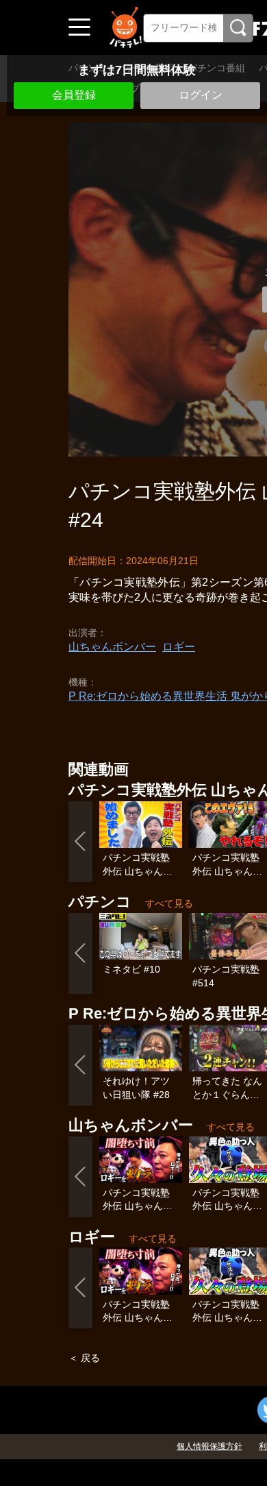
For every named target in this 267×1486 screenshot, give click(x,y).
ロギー (178, 647)
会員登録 (74, 95)
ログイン (200, 95)
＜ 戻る (84, 1357)
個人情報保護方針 (209, 1446)
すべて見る (169, 903)
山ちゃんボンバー (112, 647)
